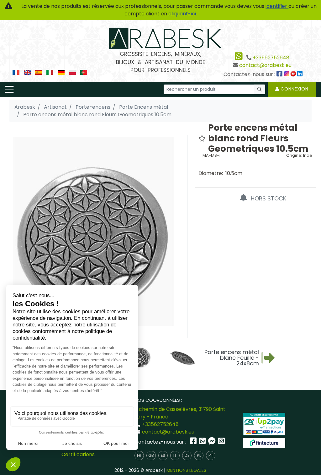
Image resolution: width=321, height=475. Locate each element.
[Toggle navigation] (9, 90)
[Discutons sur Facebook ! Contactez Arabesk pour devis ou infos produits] (212, 441)
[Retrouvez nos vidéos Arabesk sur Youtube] (294, 74)
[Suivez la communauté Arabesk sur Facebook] (279, 74)
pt (210, 455)
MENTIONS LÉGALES (186, 470)
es (163, 455)
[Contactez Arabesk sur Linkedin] (300, 74)
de (187, 455)
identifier (277, 6)
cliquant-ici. (182, 13)
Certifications (78, 454)
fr (139, 455)
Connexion (293, 89)
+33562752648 (271, 57)
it (174, 455)
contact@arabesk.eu (265, 65)
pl (199, 455)
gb (151, 455)
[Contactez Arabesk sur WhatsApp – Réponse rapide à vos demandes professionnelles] (203, 441)
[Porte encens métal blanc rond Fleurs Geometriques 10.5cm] (93, 231)
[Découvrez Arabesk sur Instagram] (287, 74)
